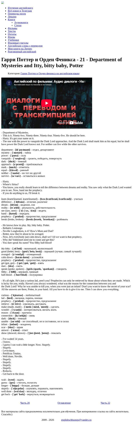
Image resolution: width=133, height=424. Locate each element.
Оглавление (64, 402)
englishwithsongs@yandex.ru (76, 419)
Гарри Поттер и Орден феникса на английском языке (50, 73)
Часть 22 (105, 402)
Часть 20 (25, 402)
